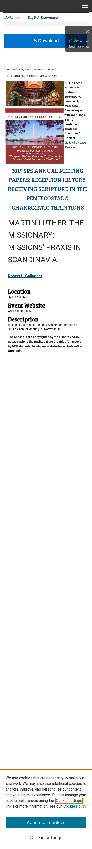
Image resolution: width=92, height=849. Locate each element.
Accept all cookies (46, 822)
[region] (46, 809)
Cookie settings (69, 800)
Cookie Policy (74, 806)
